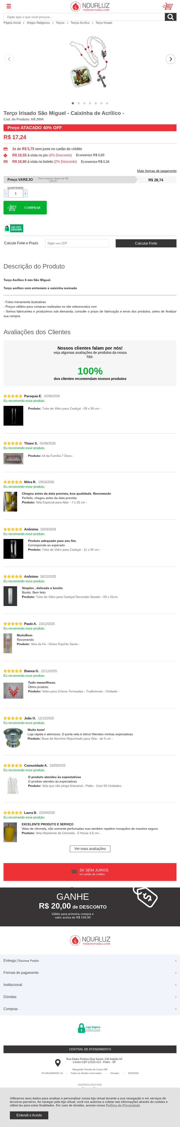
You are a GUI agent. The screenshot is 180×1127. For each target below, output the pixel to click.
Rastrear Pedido (28, 960)
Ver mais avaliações (90, 849)
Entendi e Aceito (29, 1115)
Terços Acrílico (80, 22)
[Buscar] (170, 17)
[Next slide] (170, 59)
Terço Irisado (104, 22)
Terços (60, 22)
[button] (73, 103)
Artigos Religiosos (39, 22)
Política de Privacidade (123, 1105)
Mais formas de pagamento (156, 171)
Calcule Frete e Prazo (21, 243)
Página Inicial (13, 22)
